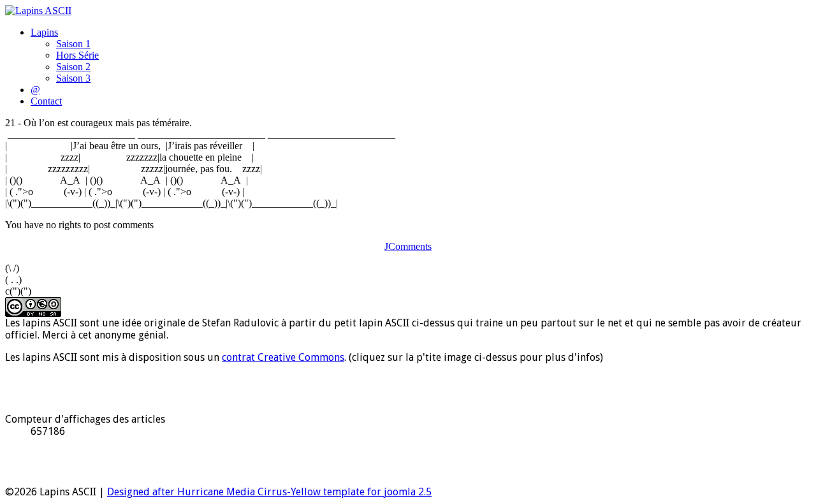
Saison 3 (73, 78)
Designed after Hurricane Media (181, 492)
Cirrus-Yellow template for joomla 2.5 (343, 492)
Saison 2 (73, 66)
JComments (408, 246)
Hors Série (77, 55)
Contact (46, 101)
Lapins (44, 32)
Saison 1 (73, 43)
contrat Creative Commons (283, 357)
